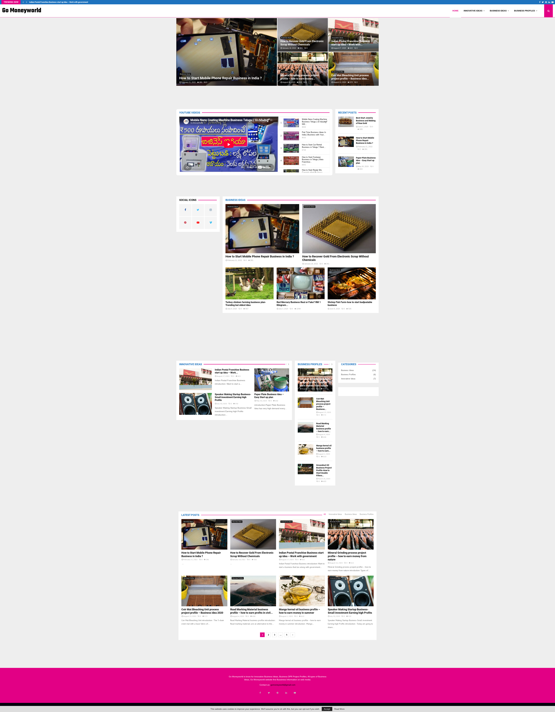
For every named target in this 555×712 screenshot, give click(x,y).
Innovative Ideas (473, 11)
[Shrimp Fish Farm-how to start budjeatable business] (352, 283)
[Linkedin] (286, 693)
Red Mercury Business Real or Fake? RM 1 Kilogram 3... (352, 77)
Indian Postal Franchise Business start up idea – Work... (232, 371)
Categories (348, 364)
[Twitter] (269, 693)
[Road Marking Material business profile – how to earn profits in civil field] (305, 427)
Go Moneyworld (21, 10)
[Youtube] (295, 693)
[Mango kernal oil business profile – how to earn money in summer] (305, 449)
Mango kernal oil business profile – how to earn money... (300, 43)
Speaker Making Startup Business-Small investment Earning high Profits (353, 43)
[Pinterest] (277, 693)
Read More (339, 709)
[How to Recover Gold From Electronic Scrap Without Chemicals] (339, 228)
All (325, 514)
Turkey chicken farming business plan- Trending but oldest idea (299, 77)
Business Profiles (524, 11)
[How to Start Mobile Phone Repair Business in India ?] (346, 142)
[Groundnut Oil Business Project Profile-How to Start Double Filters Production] (305, 469)
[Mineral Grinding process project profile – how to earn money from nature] (351, 534)
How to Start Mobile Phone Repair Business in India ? (365, 140)
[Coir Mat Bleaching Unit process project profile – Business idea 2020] (305, 402)
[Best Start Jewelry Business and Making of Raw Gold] (346, 122)
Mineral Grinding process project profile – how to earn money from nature (59, 2)
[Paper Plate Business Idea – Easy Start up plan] (346, 161)
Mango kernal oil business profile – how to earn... (324, 448)
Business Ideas (498, 11)
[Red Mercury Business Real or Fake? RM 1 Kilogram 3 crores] (301, 283)
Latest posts (190, 514)
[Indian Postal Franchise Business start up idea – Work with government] (195, 379)
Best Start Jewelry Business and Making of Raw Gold (365, 120)
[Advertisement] (265, 96)
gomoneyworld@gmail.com (283, 685)
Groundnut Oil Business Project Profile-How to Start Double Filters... (324, 470)
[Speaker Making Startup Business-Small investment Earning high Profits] (195, 404)
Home (455, 11)
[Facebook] (260, 693)
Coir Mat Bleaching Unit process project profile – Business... (323, 404)
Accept (327, 709)
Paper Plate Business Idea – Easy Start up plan (366, 160)
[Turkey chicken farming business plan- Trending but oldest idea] (249, 283)
